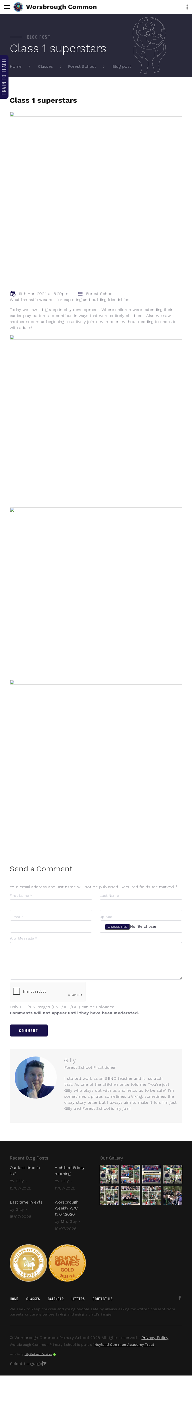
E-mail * (17, 917)
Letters (78, 1298)
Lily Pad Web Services (38, 1354)
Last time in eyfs (26, 1202)
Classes (45, 66)
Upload (106, 917)
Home (16, 66)
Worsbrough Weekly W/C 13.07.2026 (66, 1208)
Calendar (56, 1298)
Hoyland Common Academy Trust (124, 1344)
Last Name (109, 896)
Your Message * (23, 938)
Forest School (82, 66)
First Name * (21, 896)
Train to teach (4, 77)
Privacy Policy (155, 1337)
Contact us (102, 1298)
